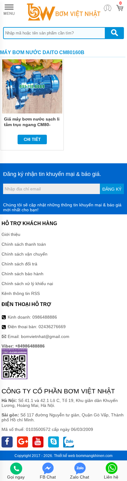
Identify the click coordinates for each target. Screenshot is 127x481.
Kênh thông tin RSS (21, 293)
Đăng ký (111, 189)
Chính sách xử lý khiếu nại (27, 283)
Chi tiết (32, 139)
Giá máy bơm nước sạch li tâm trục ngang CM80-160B (31, 125)
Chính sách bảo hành (22, 273)
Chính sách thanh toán (24, 244)
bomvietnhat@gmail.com (45, 336)
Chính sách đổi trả (19, 263)
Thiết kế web (64, 456)
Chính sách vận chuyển (24, 254)
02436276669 (52, 326)
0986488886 (44, 317)
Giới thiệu (11, 234)
